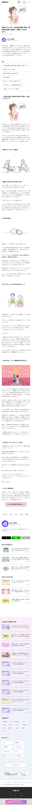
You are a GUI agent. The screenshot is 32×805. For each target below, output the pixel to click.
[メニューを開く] (29, 2)
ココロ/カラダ (16, 782)
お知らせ (11, 793)
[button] (16, 15)
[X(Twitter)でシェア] (6, 537)
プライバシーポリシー (13, 796)
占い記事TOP (8, 782)
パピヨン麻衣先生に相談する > (15, 504)
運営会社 (21, 796)
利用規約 (21, 793)
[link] (5, 2)
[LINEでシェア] (16, 537)
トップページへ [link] (16, 765)
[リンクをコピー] (25, 537)
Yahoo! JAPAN (16, 798)
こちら (18, 474)
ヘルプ (16, 793)
